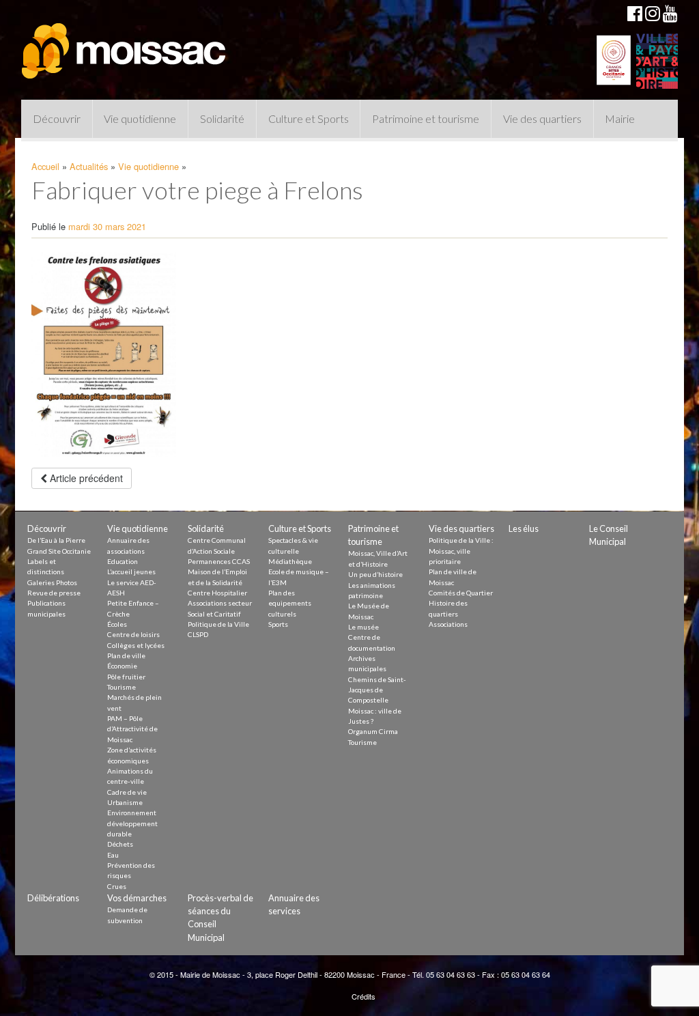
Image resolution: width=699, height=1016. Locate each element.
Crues (116, 886)
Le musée (363, 627)
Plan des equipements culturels (289, 603)
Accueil (45, 166)
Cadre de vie (127, 792)
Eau (113, 855)
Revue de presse (54, 593)
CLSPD (198, 634)
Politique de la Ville (218, 624)
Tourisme (121, 687)
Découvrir (57, 118)
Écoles (117, 624)
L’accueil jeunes (131, 571)
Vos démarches (137, 897)
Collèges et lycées (136, 645)
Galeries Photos (52, 582)
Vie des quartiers (542, 118)
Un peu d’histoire (375, 574)
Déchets (120, 844)
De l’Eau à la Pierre (56, 540)
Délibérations (53, 897)
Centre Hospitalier (217, 593)
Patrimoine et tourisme (425, 118)
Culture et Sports (308, 118)
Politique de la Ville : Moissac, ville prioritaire (461, 550)
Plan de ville (126, 655)
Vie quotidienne (140, 118)
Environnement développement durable (132, 823)
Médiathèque (290, 561)
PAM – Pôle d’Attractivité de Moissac (132, 729)
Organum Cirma (373, 731)
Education (122, 561)
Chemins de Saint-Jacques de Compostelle (377, 690)
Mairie (620, 118)
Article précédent (85, 478)
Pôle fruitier (126, 677)
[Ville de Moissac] (125, 44)
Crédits (363, 996)
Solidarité (222, 118)
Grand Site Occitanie (59, 551)
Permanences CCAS (219, 561)
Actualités (89, 166)
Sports (278, 624)
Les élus (524, 528)
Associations (448, 624)
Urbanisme (125, 802)
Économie (122, 666)
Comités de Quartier (461, 593)
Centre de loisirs (133, 634)
